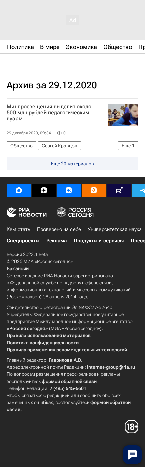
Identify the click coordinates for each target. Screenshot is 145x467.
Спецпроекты (23, 241)
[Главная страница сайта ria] (40, 63)
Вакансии (18, 268)
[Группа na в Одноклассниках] (94, 190)
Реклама (56, 241)
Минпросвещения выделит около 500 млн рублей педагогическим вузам (49, 113)
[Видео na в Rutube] (119, 190)
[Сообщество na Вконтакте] (69, 190)
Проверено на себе (59, 229)
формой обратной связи (69, 381)
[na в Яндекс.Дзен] (44, 190)
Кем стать (18, 229)
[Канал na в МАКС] (19, 190)
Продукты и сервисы (99, 241)
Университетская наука (115, 229)
